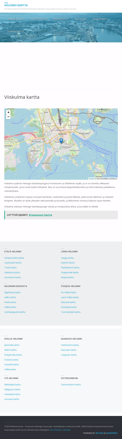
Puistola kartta (11, 359)
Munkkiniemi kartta (70, 267)
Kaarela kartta (68, 262)
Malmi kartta (10, 349)
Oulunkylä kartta (69, 307)
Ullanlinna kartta (12, 272)
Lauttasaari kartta (12, 262)
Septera (99, 433)
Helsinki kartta (16, 5)
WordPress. (112, 433)
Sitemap (66, 429)
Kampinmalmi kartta (14, 257)
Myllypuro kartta (12, 389)
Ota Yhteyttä (55, 429)
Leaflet (92, 179)
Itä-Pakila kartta (68, 292)
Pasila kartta (10, 302)
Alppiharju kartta (12, 292)
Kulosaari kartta (68, 349)
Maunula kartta (68, 302)
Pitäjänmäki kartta (70, 272)
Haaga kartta (67, 257)
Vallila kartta (10, 307)
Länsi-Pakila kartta (70, 297)
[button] (61, 141)
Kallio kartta (10, 297)
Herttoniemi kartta (70, 345)
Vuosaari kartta (11, 399)
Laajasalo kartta (69, 354)
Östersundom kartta (71, 384)
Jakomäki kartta (11, 345)
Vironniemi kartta (12, 277)
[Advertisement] (61, 67)
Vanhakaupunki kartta (14, 312)
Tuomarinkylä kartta (70, 312)
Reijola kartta (67, 277)
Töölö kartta (10, 267)
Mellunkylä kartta (12, 384)
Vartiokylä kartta (12, 394)
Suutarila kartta (11, 364)
